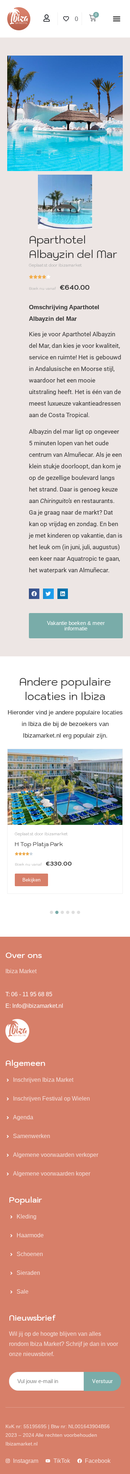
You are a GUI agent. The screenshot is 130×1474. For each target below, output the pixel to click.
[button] (117, 19)
